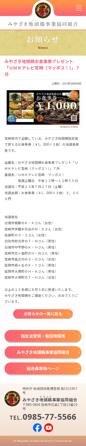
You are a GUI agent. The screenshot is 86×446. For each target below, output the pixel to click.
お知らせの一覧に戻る (43, 313)
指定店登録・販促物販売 (43, 336)
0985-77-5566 (50, 416)
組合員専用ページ (43, 368)
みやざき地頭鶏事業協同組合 (43, 352)
